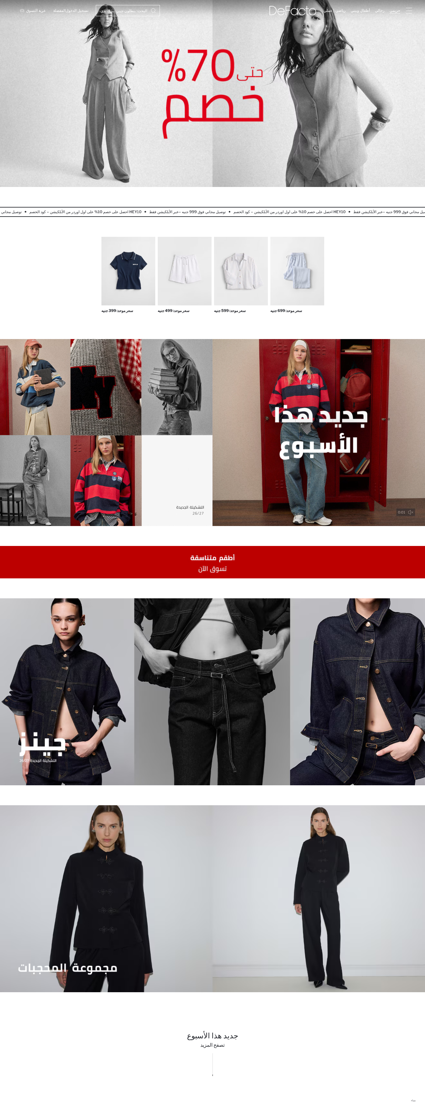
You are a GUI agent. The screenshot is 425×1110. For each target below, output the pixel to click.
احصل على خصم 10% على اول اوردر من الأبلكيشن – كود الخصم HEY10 (263, 211)
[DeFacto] (292, 10)
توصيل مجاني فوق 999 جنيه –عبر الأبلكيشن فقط (161, 211)
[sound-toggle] (410, 512)
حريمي (395, 10)
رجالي (380, 10)
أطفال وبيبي (360, 10)
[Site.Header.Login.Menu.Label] (409, 10)
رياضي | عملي (335, 10)
